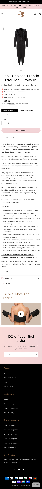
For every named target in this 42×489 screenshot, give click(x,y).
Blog (5, 373)
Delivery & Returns (10, 378)
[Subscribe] (36, 354)
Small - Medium (9, 111)
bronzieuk (17, 485)
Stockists (7, 399)
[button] (2, 14)
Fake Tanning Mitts (11, 430)
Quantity (4, 119)
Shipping (12, 103)
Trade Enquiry (9, 404)
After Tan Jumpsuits (11, 434)
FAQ (5, 382)
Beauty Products (10, 448)
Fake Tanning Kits (10, 439)
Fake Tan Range (10, 425)
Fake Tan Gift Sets (10, 443)
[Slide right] (25, 70)
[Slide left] (17, 70)
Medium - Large (27, 111)
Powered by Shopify (25, 485)
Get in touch (8, 387)
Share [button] (6, 272)
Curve (5, 115)
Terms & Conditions (11, 408)
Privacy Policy (9, 413)
